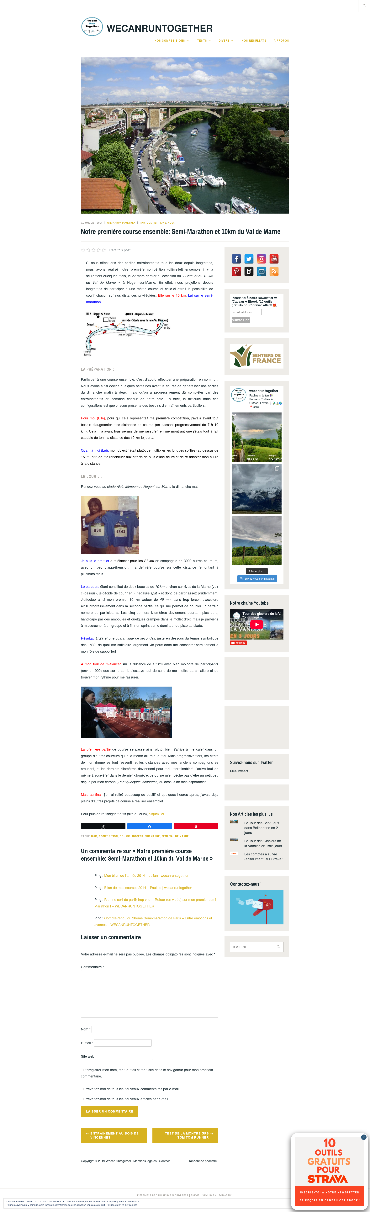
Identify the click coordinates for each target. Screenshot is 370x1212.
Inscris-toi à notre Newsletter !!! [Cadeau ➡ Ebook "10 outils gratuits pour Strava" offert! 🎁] (254, 301)
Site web (87, 1056)
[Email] (261, 271)
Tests (202, 40)
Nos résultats (254, 40)
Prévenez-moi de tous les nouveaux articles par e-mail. (126, 1098)
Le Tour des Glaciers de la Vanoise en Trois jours (263, 843)
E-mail (87, 1042)
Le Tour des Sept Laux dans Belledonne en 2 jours (261, 827)
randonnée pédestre (203, 1161)
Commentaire (92, 966)
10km (94, 836)
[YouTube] (274, 259)
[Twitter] (249, 259)
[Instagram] (261, 259)
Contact (164, 1161)
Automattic (223, 1195)
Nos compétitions (170, 40)
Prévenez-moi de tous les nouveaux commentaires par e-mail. (132, 1088)
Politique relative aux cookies (122, 1204)
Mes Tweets (239, 770)
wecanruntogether (121, 222)
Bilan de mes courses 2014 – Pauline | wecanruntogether (148, 887)
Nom (86, 1028)
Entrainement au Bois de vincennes (114, 1135)
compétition (108, 836)
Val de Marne (179, 836)
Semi (164, 836)
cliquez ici (156, 813)
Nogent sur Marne (146, 836)
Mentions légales (145, 1161)
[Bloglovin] (249, 271)
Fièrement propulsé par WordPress (162, 1195)
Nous (171, 222)
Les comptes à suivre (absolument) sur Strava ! (263, 856)
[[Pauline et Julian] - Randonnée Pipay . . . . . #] (257, 488)
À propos (281, 40)
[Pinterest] (236, 271)
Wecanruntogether (118, 1161)
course (125, 836)
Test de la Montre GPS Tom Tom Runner (187, 1135)
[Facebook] (236, 259)
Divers (224, 40)
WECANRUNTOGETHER (160, 28)
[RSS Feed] (274, 271)
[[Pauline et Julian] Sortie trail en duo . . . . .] (257, 437)
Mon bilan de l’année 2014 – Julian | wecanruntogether (146, 875)
